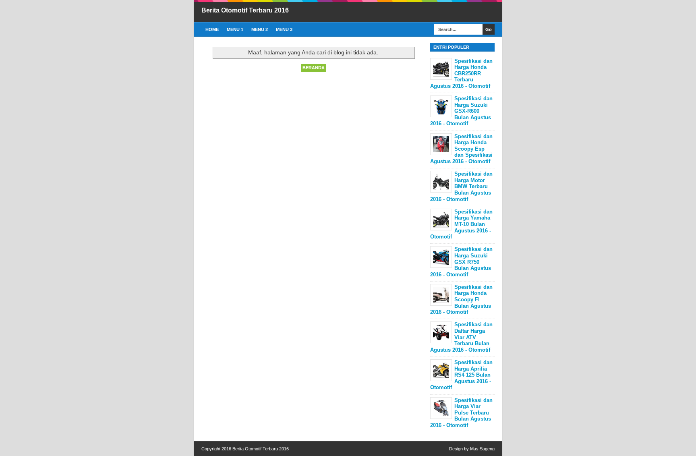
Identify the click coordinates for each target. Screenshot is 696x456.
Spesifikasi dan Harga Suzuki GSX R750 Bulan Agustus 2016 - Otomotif (461, 261)
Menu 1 (235, 29)
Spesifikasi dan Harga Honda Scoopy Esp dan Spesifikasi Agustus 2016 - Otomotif (461, 148)
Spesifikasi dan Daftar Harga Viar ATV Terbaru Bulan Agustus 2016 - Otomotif (461, 336)
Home (212, 29)
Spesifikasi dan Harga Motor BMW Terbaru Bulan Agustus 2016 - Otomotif (461, 186)
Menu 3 (284, 29)
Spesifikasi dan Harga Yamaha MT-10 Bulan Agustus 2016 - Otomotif (461, 224)
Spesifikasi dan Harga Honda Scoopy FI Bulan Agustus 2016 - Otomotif (461, 299)
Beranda (313, 67)
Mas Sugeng (482, 448)
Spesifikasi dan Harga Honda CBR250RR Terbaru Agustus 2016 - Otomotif (461, 73)
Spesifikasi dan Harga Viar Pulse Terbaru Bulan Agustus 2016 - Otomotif (461, 412)
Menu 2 (259, 29)
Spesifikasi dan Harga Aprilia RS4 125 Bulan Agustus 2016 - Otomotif (461, 374)
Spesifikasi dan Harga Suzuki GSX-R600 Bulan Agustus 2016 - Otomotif (461, 110)
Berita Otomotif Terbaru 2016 (245, 10)
